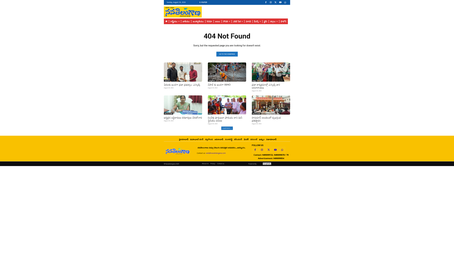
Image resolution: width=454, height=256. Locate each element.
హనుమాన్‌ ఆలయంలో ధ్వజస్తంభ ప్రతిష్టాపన (266, 119)
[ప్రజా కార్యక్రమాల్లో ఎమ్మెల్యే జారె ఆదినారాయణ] (271, 72)
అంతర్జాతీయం (212, 80)
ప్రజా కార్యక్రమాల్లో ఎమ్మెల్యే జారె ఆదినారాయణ (266, 86)
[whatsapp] (285, 2)
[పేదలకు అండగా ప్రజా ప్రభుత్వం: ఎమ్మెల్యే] (183, 72)
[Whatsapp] (282, 150)
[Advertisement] (246, 11)
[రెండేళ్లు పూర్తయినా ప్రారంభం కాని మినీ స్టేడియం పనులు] (227, 105)
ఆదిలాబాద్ (167, 80)
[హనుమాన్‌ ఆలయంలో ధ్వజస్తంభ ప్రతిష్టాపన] (271, 105)
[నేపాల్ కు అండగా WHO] (227, 72)
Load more (226, 128)
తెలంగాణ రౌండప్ (168, 113)
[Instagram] (270, 2)
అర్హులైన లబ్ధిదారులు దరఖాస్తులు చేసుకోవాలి (183, 117)
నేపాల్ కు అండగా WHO (219, 84)
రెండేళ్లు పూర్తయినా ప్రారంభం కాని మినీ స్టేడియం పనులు (225, 119)
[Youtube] (280, 2)
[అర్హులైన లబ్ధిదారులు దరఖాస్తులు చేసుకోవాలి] (183, 105)
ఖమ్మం (254, 80)
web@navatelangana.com (216, 153)
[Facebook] (266, 2)
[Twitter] (275, 2)
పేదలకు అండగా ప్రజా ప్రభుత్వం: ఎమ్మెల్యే (182, 84)
